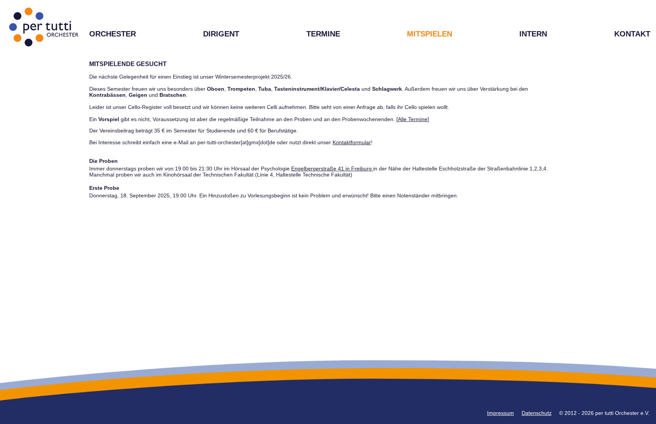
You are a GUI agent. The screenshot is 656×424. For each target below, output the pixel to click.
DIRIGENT (221, 34)
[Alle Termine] (412, 119)
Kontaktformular (352, 142)
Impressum (500, 413)
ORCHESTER (112, 34)
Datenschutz (537, 413)
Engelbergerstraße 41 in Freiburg (332, 169)
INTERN (533, 34)
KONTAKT (632, 34)
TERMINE (323, 34)
